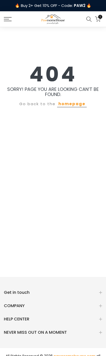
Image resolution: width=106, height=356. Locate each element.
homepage (71, 103)
